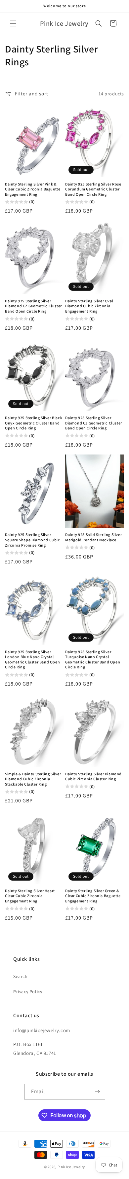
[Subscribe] (97, 1091)
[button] (13, 23)
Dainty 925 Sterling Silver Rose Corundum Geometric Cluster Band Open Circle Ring (93, 189)
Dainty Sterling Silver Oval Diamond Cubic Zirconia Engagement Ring (89, 306)
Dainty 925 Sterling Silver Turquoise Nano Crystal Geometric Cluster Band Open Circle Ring (92, 659)
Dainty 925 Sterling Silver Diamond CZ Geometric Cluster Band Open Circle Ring (33, 306)
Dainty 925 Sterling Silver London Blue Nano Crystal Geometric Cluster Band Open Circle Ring (32, 659)
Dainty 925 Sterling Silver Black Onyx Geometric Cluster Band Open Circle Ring (33, 422)
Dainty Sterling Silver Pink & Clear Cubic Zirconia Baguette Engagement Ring (32, 189)
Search (20, 976)
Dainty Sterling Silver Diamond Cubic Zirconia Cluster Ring (93, 776)
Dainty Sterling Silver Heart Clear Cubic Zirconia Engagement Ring (30, 895)
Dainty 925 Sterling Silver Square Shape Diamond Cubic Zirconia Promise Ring (32, 539)
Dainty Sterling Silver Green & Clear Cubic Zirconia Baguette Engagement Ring (92, 895)
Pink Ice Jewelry (71, 1166)
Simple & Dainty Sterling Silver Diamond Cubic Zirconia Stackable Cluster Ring (33, 779)
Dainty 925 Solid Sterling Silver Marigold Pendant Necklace (93, 537)
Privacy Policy (27, 991)
